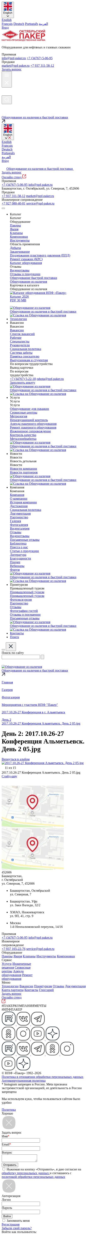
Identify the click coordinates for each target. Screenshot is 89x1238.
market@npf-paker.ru (16, 65)
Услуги (7, 963)
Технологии (10, 986)
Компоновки (66, 956)
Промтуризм (43, 986)
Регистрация (10, 1224)
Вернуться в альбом (16, 759)
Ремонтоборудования (17, 976)
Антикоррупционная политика (24, 1080)
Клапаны (29, 956)
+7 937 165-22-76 (13, 949)
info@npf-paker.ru (14, 58)
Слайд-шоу (9, 776)
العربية (43, 24)
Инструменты (46, 956)
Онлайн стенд (12, 177)
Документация (75, 986)
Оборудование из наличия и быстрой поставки (40, 168)
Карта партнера (13, 990)
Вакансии (26, 986)
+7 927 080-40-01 (13, 203)
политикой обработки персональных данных (33, 1177)
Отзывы (58, 986)
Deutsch (18, 24)
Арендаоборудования (13, 973)
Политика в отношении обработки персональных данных (42, 1077)
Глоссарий (46, 990)
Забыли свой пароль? (17, 1228)
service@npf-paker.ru (40, 203)
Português (31, 24)
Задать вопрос (12, 69)
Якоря (17, 956)
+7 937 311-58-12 (42, 65)
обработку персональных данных (26, 1173)
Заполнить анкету (22, 382)
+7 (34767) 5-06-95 (40, 58)
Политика (9, 1109)
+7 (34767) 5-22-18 (23, 379)
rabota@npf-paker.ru (50, 379)
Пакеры (7, 956)
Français (7, 24)
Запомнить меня (18, 1220)
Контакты (31, 990)
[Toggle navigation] (3, 208)
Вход (5, 27)
